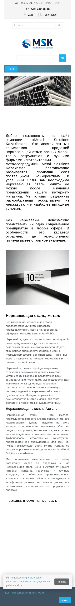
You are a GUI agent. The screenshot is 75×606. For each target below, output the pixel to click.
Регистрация (50, 14)
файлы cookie (33, 577)
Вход (30, 14)
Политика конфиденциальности (24, 592)
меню (11, 68)
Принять (61, 581)
